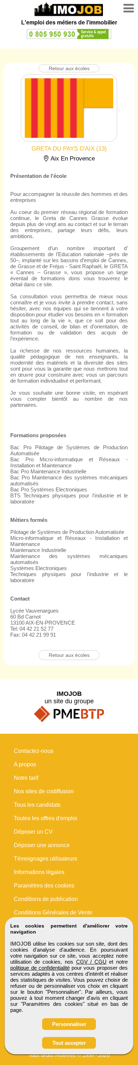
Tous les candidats (37, 805)
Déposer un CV (33, 832)
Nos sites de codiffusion (44, 791)
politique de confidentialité (40, 968)
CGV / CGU (91, 962)
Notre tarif (26, 778)
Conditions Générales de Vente (53, 912)
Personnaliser (69, 1024)
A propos (25, 764)
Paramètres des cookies (44, 886)
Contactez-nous (33, 751)
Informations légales (39, 872)
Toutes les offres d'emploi (45, 818)
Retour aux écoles (69, 68)
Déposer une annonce (42, 845)
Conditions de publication (46, 899)
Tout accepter (69, 1043)
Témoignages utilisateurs (45, 859)
